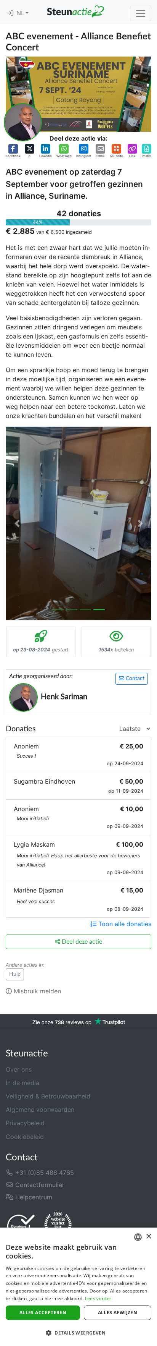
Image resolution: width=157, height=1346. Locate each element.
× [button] (148, 1236)
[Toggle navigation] (140, 13)
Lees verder (98, 1298)
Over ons (19, 1069)
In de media (22, 1083)
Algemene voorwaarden (40, 1109)
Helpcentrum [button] (32, 1197)
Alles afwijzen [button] (118, 1312)
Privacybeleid (25, 1123)
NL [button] (21, 13)
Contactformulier (38, 1185)
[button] (13, 151)
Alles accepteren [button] (42, 1312)
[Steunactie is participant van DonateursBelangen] (21, 1225)
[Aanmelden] (10, 13)
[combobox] (138, 1237)
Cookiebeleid (25, 1136)
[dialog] (78, 1287)
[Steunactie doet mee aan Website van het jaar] (58, 1225)
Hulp (15, 974)
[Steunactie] (75, 11)
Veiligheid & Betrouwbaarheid (48, 1096)
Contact (134, 678)
